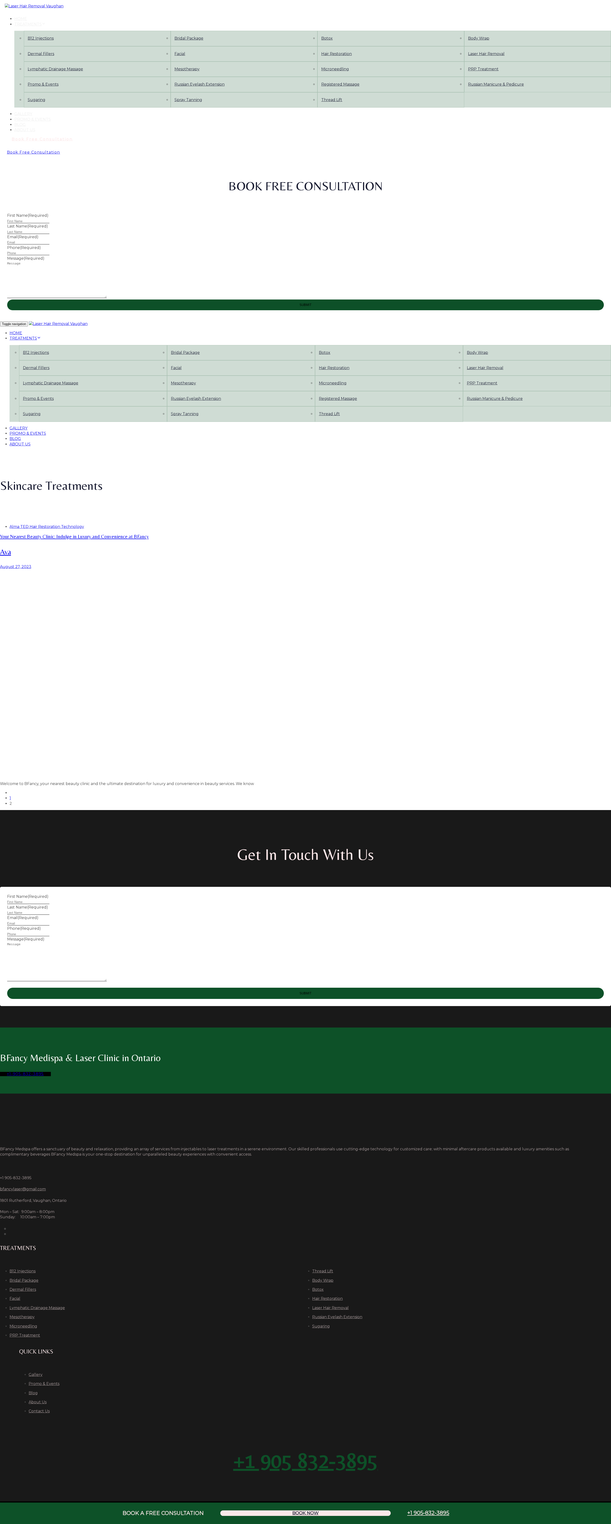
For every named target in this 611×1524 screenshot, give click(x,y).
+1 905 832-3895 (305, 1460)
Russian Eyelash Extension (199, 84)
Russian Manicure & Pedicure (496, 84)
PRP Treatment (483, 69)
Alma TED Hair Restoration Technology (47, 526)
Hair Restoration (336, 54)
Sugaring (36, 100)
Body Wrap (478, 38)
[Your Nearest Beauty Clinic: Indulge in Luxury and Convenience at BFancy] (305, 673)
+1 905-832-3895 (428, 1513)
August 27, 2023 (15, 566)
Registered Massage (340, 84)
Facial (179, 54)
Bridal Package (188, 38)
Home (20, 18)
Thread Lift (331, 100)
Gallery (23, 114)
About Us (24, 130)
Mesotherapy (187, 69)
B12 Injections (41, 38)
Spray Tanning (188, 100)
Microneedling (335, 69)
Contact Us (39, 1411)
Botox (327, 38)
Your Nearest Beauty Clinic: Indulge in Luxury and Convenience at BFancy (74, 536)
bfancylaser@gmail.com (23, 1189)
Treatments (28, 24)
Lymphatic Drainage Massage (55, 69)
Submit (305, 305)
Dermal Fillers (41, 54)
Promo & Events (43, 84)
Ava (5, 551)
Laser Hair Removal (486, 54)
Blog (20, 124)
